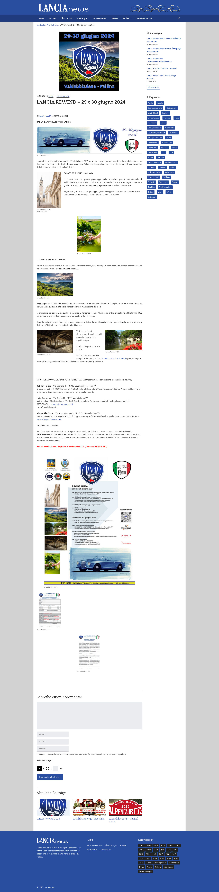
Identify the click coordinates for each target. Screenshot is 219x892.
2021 (148, 859)
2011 (162, 850)
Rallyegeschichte (154, 172)
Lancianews (152, 153)
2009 (149, 850)
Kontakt (123, 845)
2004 (156, 846)
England (165, 113)
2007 (178, 846)
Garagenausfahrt (154, 128)
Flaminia (167, 118)
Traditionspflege (165, 187)
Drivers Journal (100, 18)
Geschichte (169, 128)
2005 (163, 846)
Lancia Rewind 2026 (48, 818)
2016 (154, 854)
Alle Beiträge (52, 25)
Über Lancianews (95, 845)
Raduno (162, 167)
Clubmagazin (172, 108)
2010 (156, 850)
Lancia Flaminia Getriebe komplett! (162, 68)
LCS (171, 153)
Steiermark (163, 182)
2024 (51, 96)
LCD (163, 153)
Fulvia (163, 123)
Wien (160, 192)
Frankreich (152, 123)
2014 (141, 854)
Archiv (126, 18)
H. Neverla (173, 133)
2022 (155, 859)
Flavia (177, 118)
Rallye (172, 167)
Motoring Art (82, 18)
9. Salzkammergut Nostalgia (89, 818)
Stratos (174, 182)
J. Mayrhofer (152, 143)
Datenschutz (105, 850)
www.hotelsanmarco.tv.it (62, 404)
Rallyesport (169, 172)
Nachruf (161, 158)
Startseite (41, 25)
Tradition (151, 187)
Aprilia (150, 103)
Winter (169, 192)
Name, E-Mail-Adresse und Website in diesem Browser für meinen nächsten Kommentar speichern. (83, 754)
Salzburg (166, 177)
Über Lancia (66, 18)
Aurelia (160, 103)
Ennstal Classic (153, 118)
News (41, 18)
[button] (179, 18)
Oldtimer (151, 167)
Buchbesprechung (155, 108)
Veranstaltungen (144, 18)
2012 (168, 850)
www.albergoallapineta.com (49, 419)
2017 (161, 854)
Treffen (150, 192)
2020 (141, 859)
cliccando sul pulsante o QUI (113, 358)
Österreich (152, 197)
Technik (52, 18)
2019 (174, 854)
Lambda (164, 148)
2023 (162, 859)
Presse (115, 18)
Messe (150, 158)
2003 (149, 846)
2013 (175, 850)
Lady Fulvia (152, 148)
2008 (141, 850)
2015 (147, 854)
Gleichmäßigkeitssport (156, 133)
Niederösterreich (154, 162)
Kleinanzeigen (111, 845)
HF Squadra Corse (155, 138)
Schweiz (151, 182)
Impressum (92, 850)
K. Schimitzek (167, 143)
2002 (141, 846)
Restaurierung (153, 177)
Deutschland (153, 113)
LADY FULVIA (45, 116)
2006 (170, 846)
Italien (169, 138)
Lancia (174, 148)
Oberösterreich (171, 162)
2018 (167, 854)
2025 (176, 859)
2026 (141, 863)
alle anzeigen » (153, 87)
